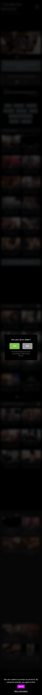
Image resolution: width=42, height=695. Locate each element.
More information (21, 691)
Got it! (21, 686)
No (27, 346)
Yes (14, 346)
